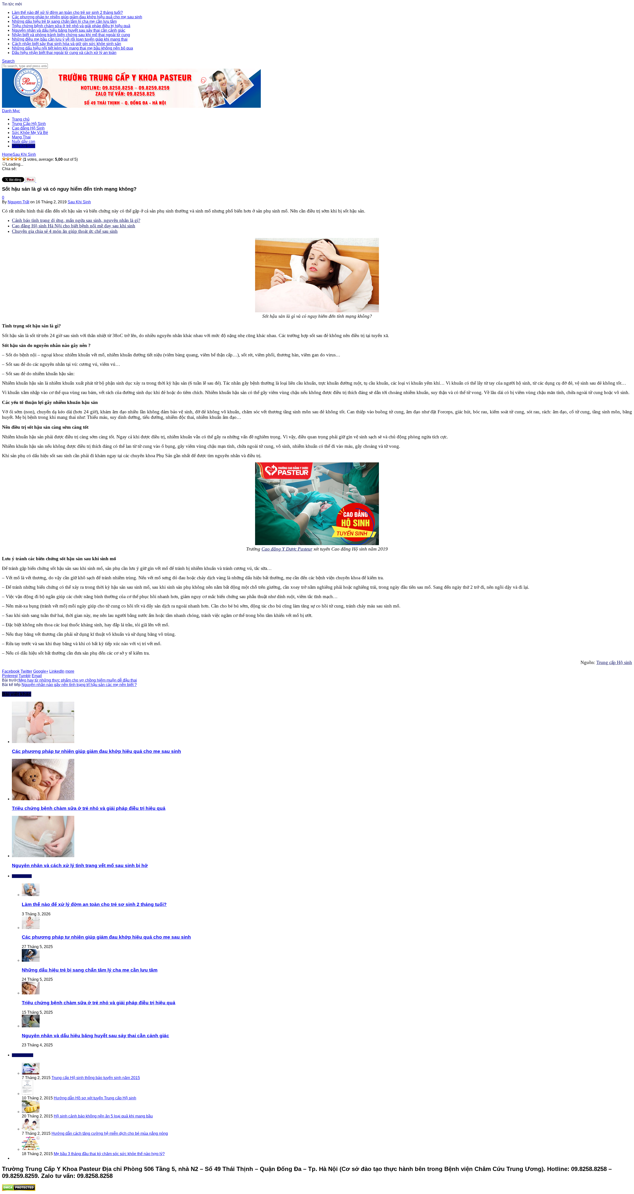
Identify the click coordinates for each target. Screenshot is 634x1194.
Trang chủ (20, 119)
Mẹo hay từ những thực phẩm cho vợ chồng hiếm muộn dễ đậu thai (78, 680)
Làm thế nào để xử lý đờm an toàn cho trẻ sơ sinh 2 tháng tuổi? (67, 12)
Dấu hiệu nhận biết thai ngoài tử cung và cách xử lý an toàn (64, 53)
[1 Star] (4, 159)
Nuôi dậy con (23, 141)
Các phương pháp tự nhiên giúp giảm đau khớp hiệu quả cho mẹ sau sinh (77, 17)
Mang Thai (21, 137)
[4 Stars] (16, 159)
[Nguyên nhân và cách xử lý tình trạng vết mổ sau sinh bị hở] (43, 856)
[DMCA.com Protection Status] (18, 1190)
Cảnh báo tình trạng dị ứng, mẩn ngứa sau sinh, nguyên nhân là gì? (76, 220)
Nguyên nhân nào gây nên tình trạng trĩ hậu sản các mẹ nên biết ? (79, 685)
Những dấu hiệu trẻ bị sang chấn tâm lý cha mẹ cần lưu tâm (64, 21)
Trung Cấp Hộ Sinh (29, 124)
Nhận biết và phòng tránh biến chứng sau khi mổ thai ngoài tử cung (71, 35)
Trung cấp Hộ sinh (614, 662)
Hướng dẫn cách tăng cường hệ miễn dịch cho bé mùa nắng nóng (110, 1133)
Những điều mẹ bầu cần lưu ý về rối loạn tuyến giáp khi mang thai (70, 39)
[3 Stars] (12, 159)
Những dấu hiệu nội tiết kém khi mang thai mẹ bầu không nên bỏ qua (72, 48)
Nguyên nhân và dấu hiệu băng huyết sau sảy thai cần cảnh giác (68, 30)
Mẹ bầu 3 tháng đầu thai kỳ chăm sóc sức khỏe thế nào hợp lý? (109, 1154)
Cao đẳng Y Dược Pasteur (287, 549)
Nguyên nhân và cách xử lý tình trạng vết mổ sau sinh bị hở (80, 865)
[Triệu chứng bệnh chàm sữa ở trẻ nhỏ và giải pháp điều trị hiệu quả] (43, 799)
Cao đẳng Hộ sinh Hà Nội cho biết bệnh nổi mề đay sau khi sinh (73, 225)
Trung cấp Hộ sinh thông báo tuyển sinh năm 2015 (96, 1078)
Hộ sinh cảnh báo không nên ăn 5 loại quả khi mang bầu (103, 1116)
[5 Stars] (20, 159)
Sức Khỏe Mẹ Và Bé (30, 133)
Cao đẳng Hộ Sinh (28, 128)
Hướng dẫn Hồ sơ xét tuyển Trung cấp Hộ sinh (95, 1098)
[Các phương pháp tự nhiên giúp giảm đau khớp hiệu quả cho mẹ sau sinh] (43, 742)
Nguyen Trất (18, 202)
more (69, 671)
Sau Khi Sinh (23, 146)
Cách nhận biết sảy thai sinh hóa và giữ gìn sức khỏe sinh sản (66, 44)
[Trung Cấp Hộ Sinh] (131, 106)
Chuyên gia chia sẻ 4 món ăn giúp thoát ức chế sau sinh (65, 231)
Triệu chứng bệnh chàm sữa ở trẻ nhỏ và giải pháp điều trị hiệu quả (71, 26)
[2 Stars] (8, 159)
